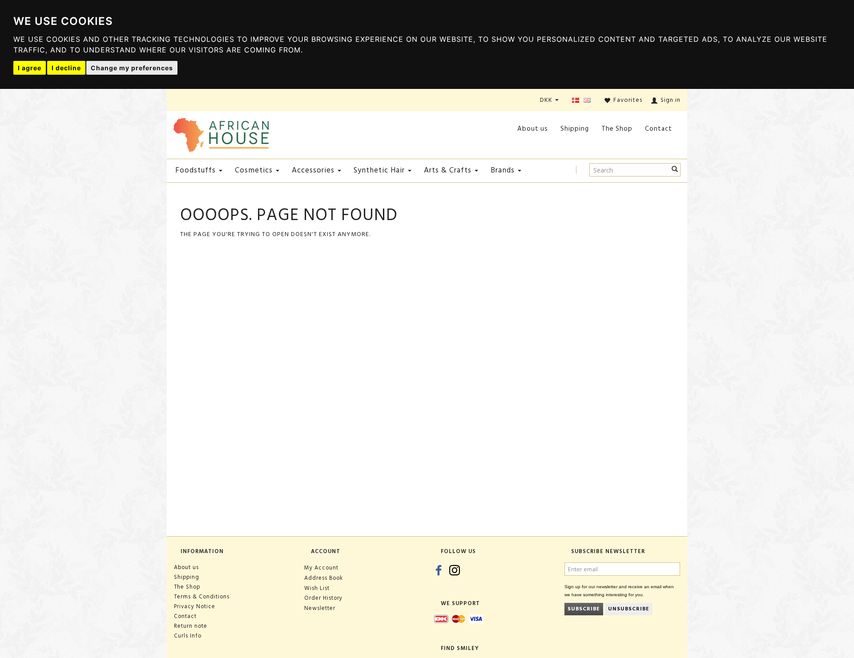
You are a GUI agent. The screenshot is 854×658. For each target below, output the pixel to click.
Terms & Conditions (202, 596)
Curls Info (187, 635)
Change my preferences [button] (132, 68)
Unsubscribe (628, 609)
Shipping (574, 128)
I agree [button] (29, 68)
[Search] (675, 169)
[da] (575, 100)
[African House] (221, 133)
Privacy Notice (194, 606)
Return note (190, 626)
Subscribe (584, 609)
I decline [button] (66, 68)
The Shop (616, 128)
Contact (658, 128)
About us (532, 128)
